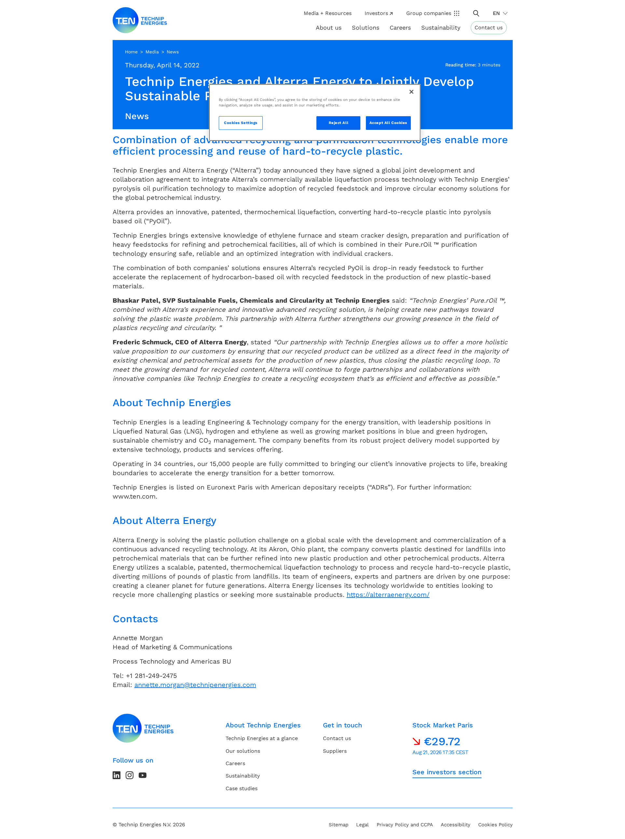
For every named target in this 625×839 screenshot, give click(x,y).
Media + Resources (328, 13)
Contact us (489, 27)
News (173, 51)
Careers (400, 27)
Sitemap (338, 825)
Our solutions (243, 751)
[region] (315, 112)
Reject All (339, 122)
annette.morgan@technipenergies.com (195, 685)
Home (131, 51)
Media (152, 51)
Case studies (241, 788)
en (496, 13)
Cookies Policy (495, 825)
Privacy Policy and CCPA (405, 825)
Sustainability (243, 776)
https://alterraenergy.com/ (388, 594)
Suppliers (335, 751)
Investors (376, 13)
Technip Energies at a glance (262, 738)
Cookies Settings (240, 122)
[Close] (411, 92)
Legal (362, 825)
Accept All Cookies (388, 122)
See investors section (446, 772)
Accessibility (455, 825)
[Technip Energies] (140, 20)
